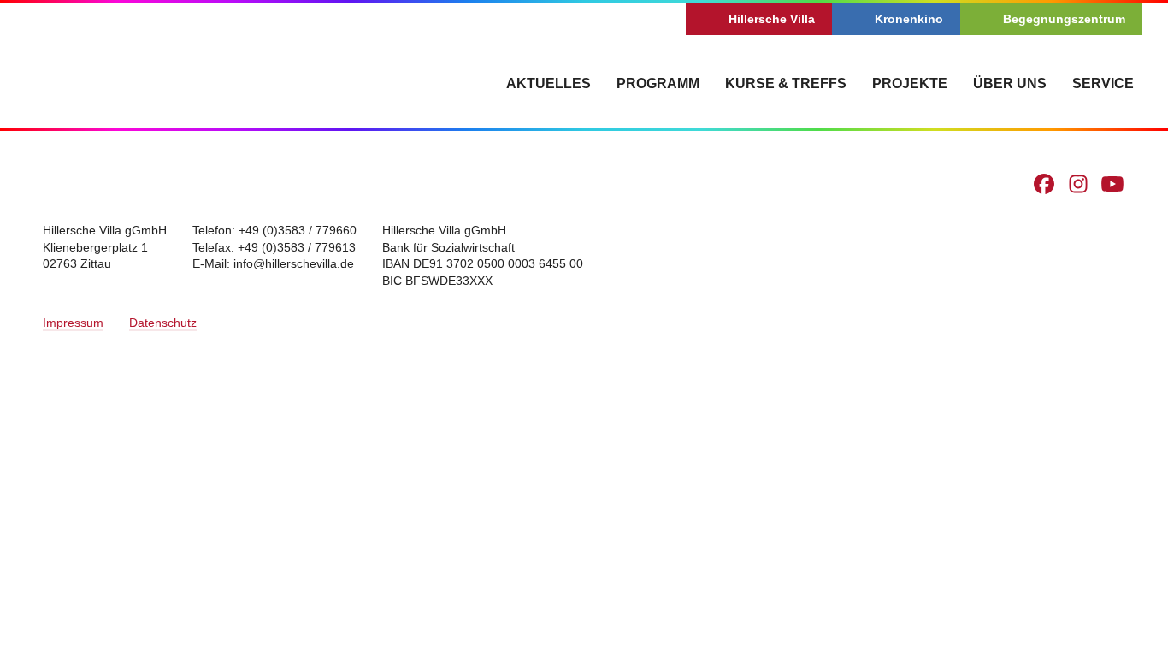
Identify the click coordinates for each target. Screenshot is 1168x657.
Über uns (1010, 83)
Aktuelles (548, 83)
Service (1103, 83)
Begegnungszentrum (1064, 19)
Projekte (909, 83)
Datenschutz (163, 322)
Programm (657, 83)
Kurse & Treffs (786, 83)
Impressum (73, 322)
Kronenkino (909, 19)
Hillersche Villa (772, 19)
